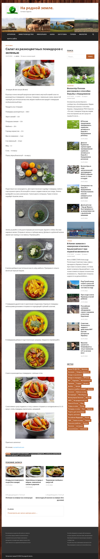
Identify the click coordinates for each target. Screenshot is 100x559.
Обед (81, 403)
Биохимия (71, 372)
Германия (71, 383)
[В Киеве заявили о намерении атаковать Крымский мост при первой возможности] (80, 239)
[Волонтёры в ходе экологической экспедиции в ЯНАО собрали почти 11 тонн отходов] (73, 173)
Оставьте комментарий (28, 56)
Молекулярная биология (76, 397)
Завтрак (77, 386)
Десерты (86, 383)
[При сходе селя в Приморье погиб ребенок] (73, 301)
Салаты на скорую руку (53, 453)
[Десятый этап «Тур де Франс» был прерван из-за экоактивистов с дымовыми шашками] (73, 212)
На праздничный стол (80, 400)
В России (86, 377)
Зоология (71, 392)
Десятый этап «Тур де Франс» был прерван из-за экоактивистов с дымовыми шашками (87, 210)
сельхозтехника (73, 429)
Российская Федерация (75, 417)
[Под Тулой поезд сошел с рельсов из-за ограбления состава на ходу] (73, 288)
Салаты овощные (12, 455)
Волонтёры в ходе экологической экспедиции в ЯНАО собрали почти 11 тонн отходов (86, 172)
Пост (83, 409)
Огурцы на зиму (73, 406)
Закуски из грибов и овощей (77, 389)
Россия (87, 417)
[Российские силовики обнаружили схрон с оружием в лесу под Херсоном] (73, 313)
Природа (89, 409)
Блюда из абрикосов (83, 372)
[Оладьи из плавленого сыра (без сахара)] (15, 478)
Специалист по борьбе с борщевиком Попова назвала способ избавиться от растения (87, 192)
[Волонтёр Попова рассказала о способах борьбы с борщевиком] (80, 84)
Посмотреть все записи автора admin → (23, 513)
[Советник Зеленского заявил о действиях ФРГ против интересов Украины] (73, 330)
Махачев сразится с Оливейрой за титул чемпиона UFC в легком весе (87, 348)
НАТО (69, 400)
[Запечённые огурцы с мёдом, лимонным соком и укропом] (35, 478)
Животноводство (26, 34)
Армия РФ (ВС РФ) (74, 369)
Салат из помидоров (37, 453)
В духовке (76, 380)
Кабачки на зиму (81, 392)
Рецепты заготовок (74, 414)
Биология (85, 369)
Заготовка (62, 34)
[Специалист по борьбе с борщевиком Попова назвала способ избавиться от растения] (73, 192)
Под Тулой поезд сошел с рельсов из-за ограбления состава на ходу (87, 284)
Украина (85, 423)
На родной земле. (37, 7)
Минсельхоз (42, 34)
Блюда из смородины (75, 377)
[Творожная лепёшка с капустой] (55, 478)
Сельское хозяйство (74, 423)
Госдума (78, 383)
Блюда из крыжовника (75, 375)
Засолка (90, 389)
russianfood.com (18, 447)
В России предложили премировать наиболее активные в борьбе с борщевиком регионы (86, 128)
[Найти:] (80, 56)
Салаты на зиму (78, 420)
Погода (82, 406)
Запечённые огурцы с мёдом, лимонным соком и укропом (34, 482)
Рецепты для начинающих (20, 453)
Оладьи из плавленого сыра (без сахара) (15, 481)
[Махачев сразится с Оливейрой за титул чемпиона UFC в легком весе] (73, 350)
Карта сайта (12, 39)
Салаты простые (25, 455)
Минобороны (82, 395)
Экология (83, 34)
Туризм (73, 34)
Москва (88, 397)
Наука (52, 34)
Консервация (72, 395)
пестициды (79, 426)
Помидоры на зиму (74, 409)
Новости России (73, 403)
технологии (83, 429)
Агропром (11, 34)
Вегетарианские (86, 380)
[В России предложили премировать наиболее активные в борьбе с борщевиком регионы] (73, 128)
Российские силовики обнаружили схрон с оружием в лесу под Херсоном (87, 311)
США (69, 420)
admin (17, 56)
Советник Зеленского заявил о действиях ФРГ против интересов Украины (87, 329)
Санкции (87, 420)
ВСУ (69, 380)
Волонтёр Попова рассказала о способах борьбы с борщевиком (79, 91)
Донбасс (70, 386)
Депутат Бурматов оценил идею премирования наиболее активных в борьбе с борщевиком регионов (86, 151)
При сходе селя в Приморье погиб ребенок (87, 297)
